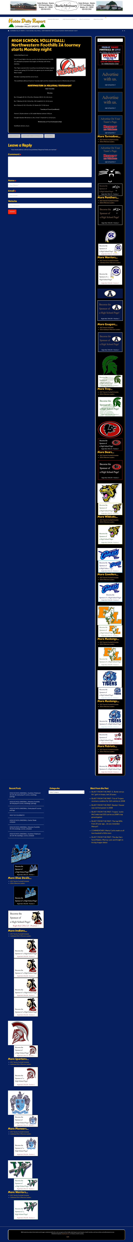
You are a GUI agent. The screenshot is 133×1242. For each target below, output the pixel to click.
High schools (14, 136)
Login (67, 1236)
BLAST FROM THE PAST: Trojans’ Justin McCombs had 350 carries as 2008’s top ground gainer (107, 814)
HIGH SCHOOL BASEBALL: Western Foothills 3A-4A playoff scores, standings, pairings (25, 802)
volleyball (49, 136)
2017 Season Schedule (107, 327)
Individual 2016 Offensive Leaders (110, 262)
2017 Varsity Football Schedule (109, 139)
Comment (14, 154)
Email (12, 191)
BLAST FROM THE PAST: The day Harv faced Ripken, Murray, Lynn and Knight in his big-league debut (107, 839)
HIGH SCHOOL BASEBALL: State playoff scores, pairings (25, 809)
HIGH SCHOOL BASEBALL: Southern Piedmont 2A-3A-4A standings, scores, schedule (25, 834)
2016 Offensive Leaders (107, 141)
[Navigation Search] (106, 17)
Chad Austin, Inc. (65, 1233)
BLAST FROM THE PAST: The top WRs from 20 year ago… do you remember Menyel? (106, 824)
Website (12, 201)
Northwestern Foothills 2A (32, 136)
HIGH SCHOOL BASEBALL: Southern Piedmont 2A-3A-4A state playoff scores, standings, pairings (25, 794)
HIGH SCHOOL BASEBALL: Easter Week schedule (23, 821)
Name (12, 180)
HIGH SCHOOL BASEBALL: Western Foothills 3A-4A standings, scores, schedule (25, 828)
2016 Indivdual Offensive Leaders (110, 329)
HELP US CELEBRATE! (17, 815)
